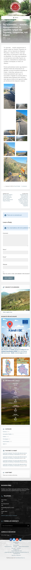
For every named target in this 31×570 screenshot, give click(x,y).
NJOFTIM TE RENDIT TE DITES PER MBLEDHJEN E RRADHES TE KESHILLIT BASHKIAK (15, 454)
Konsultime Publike (7, 434)
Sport (4, 444)
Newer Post (6, 193)
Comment (5, 233)
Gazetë (8, 38)
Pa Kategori (5, 439)
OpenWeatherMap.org (20, 557)
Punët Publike (17, 186)
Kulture (4, 436)
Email (5, 257)
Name (5, 249)
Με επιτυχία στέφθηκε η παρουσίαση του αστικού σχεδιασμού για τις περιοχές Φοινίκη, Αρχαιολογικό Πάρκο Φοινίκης (8, 197)
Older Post (25, 193)
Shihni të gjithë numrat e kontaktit (9, 515)
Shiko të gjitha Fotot (7, 312)
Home (4, 38)
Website (5, 264)
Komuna (5, 431)
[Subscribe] (28, 526)
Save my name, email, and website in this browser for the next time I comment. (15, 273)
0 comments (24, 186)
